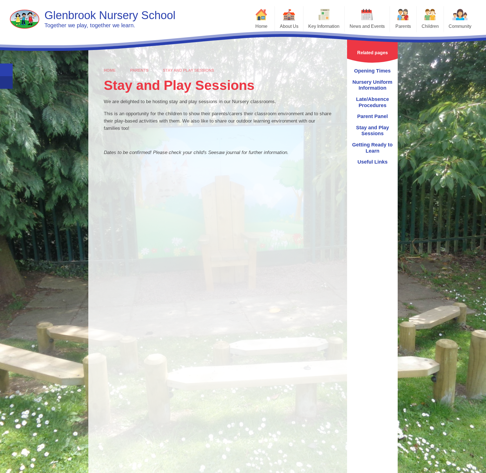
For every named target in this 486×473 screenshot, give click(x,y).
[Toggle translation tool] (6, 82)
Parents (139, 70)
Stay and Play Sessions (188, 70)
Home (110, 70)
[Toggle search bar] (6, 70)
